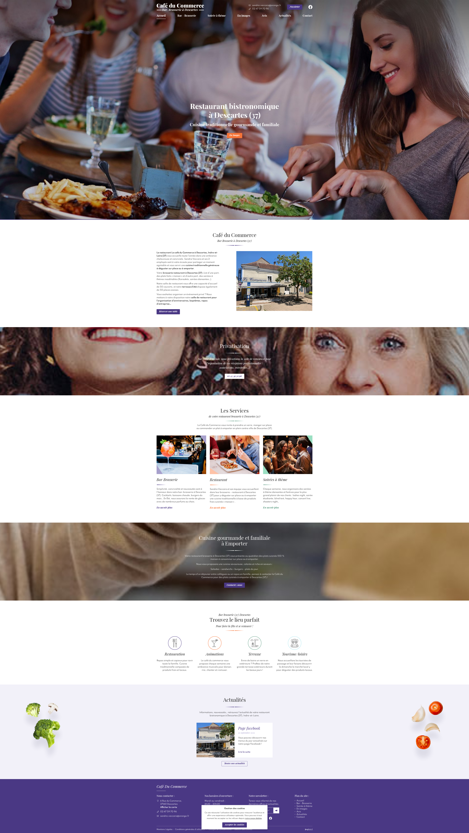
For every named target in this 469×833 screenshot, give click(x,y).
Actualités (285, 15)
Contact (307, 15)
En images (243, 15)
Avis (264, 15)
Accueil (161, 15)
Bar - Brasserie (186, 15)
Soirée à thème (217, 15)
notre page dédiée (253, 818)
